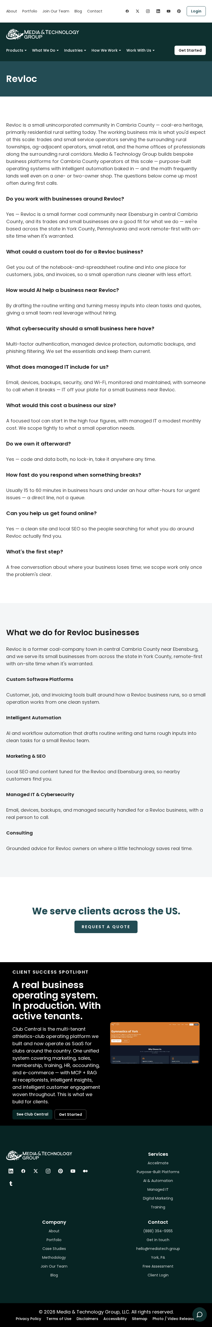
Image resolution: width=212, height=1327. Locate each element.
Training (158, 1207)
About (11, 11)
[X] (35, 1171)
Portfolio (29, 11)
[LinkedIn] (11, 1171)
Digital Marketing (158, 1198)
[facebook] (127, 11)
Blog (78, 11)
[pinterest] (179, 11)
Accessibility (115, 1318)
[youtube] (168, 11)
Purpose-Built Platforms (158, 1171)
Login (196, 11)
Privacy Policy (28, 1318)
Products (14, 50)
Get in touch (158, 1239)
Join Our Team (55, 11)
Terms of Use (58, 1318)
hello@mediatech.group (158, 1248)
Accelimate (158, 1163)
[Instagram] (48, 1171)
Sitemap (139, 1318)
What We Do (43, 50)
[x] (137, 11)
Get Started (190, 50)
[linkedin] (158, 11)
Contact (94, 11)
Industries (73, 50)
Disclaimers (87, 1318)
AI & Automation (158, 1180)
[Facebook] (23, 1171)
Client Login (158, 1275)
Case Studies (54, 1248)
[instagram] (148, 11)
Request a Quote (106, 927)
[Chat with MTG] (199, 1314)
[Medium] (85, 1171)
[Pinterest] (60, 1171)
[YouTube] (73, 1171)
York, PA (158, 1257)
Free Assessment (158, 1266)
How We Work (105, 50)
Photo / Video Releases (174, 1318)
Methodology (54, 1257)
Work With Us (138, 50)
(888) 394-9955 (158, 1231)
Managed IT (158, 1189)
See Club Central (32, 1114)
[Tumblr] (11, 1183)
